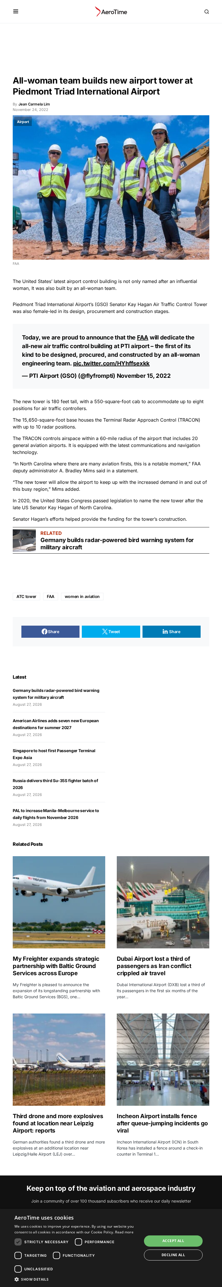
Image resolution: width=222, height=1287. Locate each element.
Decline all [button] (173, 1254)
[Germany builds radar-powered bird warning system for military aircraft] (24, 540)
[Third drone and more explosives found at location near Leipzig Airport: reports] (59, 1060)
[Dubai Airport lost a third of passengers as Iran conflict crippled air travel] (163, 902)
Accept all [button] (173, 1240)
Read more (124, 1232)
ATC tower (26, 596)
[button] (16, 11)
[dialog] (111, 1248)
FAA (142, 337)
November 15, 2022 (144, 375)
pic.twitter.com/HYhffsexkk (111, 363)
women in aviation (82, 596)
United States (54, 500)
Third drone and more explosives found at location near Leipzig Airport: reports (58, 1123)
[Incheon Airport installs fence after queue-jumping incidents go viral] (163, 1060)
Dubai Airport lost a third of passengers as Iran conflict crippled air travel (154, 966)
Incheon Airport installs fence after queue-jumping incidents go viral (162, 1123)
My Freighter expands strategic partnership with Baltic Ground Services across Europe (56, 966)
